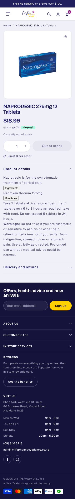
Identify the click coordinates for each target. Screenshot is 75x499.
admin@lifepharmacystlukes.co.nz (26, 449)
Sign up (60, 306)
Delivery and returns (21, 267)
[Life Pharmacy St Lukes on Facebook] (7, 459)
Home (7, 25)
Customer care (15, 335)
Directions (11, 198)
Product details (16, 169)
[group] (37, 65)
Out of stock (52, 146)
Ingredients (11, 188)
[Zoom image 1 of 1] (37, 65)
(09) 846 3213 (12, 443)
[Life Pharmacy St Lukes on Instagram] (17, 459)
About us (10, 323)
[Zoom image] (66, 37)
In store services (17, 346)
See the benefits (20, 381)
